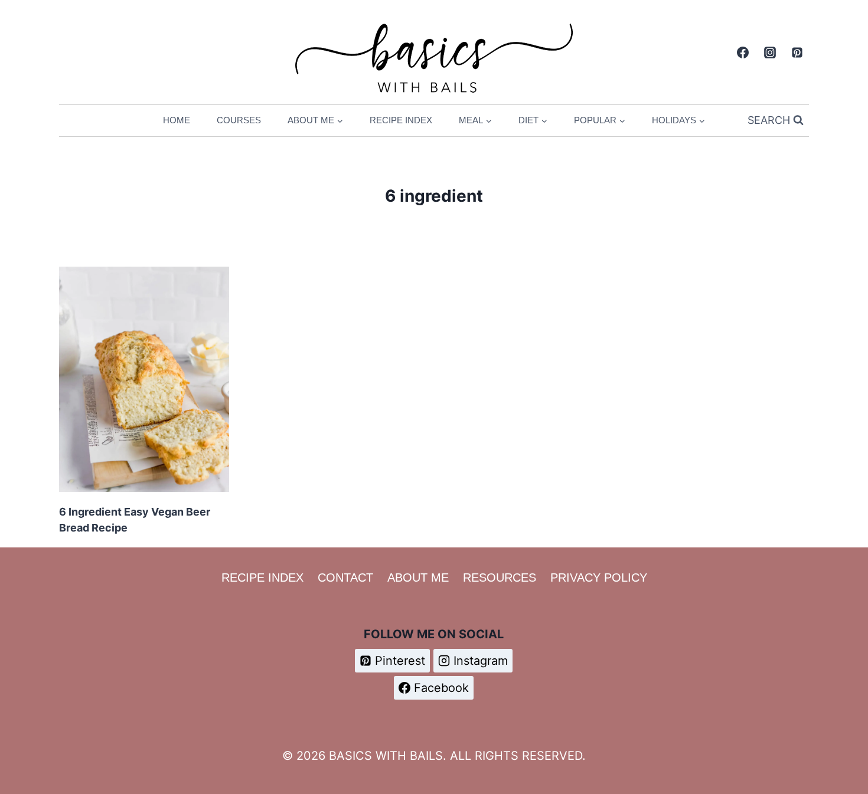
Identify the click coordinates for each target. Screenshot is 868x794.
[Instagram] (770, 52)
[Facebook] (743, 52)
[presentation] (144, 379)
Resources (499, 577)
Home (176, 120)
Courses (239, 120)
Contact (345, 577)
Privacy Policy (598, 577)
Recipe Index (401, 120)
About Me (418, 577)
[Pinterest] (797, 52)
